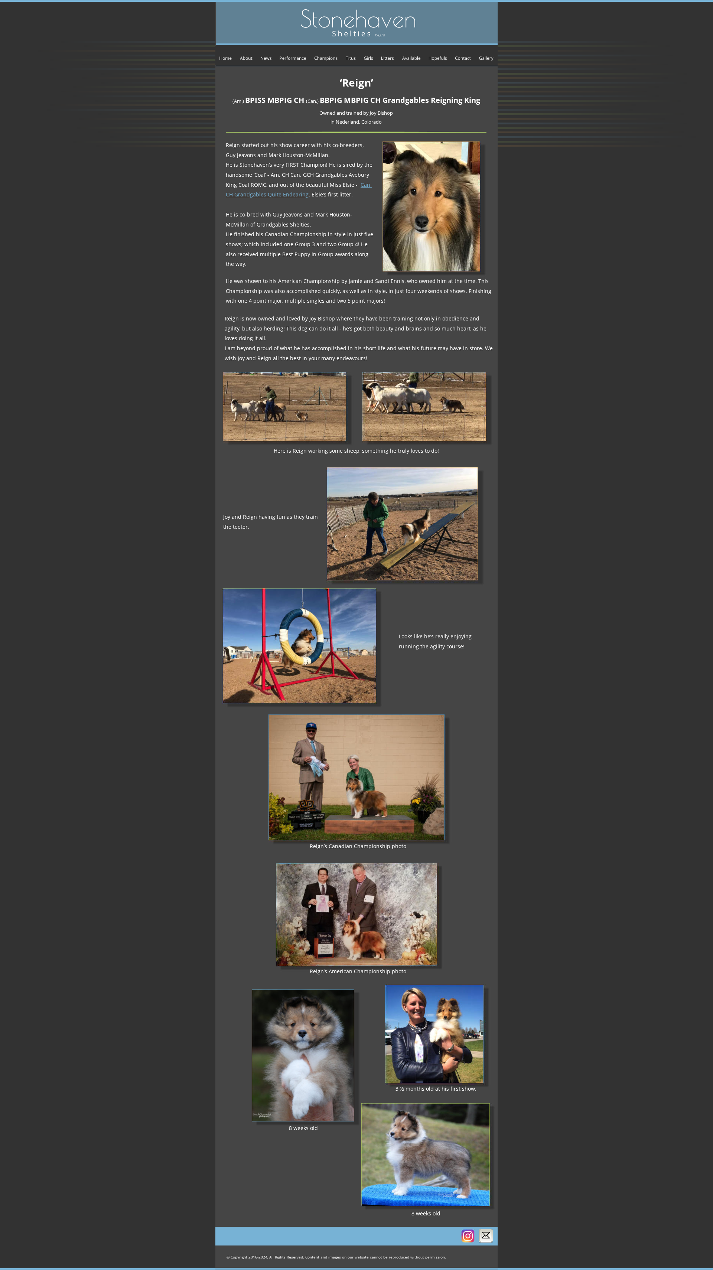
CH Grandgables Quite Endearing (267, 194)
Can (366, 184)
